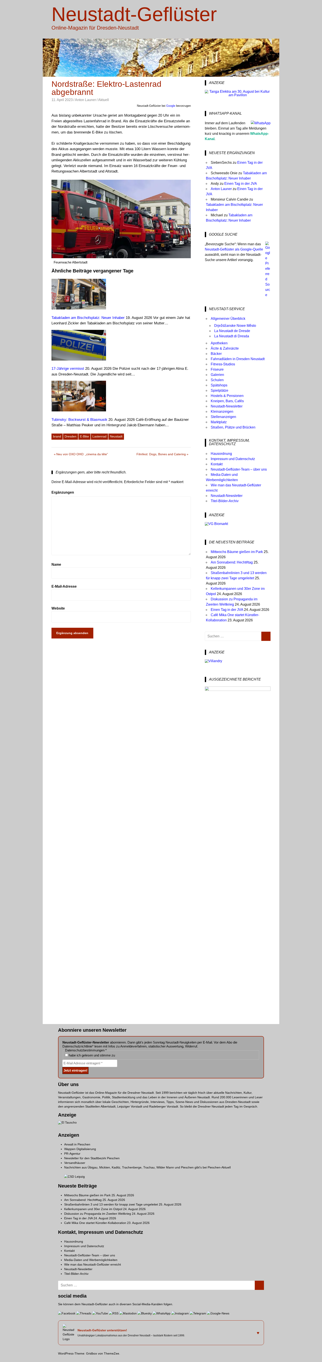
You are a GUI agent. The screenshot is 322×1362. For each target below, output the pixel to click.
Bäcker (216, 354)
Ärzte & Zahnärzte (225, 348)
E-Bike (84, 436)
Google (170, 105)
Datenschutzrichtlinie (77, 1046)
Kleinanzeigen (222, 411)
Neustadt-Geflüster (134, 14)
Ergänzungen (62, 492)
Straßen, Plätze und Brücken (233, 427)
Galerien (217, 375)
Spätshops (219, 385)
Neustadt (116, 436)
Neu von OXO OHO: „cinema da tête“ (82, 454)
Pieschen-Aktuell (219, 1167)
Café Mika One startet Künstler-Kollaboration (95, 1223)
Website (58, 608)
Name (56, 564)
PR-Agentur (72, 1153)
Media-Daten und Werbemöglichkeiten (90, 1260)
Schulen (217, 380)
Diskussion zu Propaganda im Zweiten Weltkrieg (97, 1213)
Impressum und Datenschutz (233, 459)
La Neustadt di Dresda (231, 336)
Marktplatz (219, 422)
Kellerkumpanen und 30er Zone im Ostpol (93, 1209)
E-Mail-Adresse (64, 586)
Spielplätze (219, 390)
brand (57, 436)
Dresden (70, 436)
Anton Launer (85, 100)
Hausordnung (221, 453)
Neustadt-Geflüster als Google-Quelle (234, 249)
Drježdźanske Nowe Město (235, 325)
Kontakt (217, 464)
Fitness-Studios (223, 364)
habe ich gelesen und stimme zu (91, 1055)
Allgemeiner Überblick (228, 318)
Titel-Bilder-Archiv (225, 501)
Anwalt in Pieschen (77, 1144)
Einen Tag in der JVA (240, 183)
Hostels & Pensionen (227, 396)
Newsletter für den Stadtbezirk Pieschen (92, 1158)
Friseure (217, 369)
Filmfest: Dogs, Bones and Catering (161, 454)
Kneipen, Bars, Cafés (227, 401)
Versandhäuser (74, 1163)
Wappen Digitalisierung (80, 1149)
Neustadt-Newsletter (226, 406)
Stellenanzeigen (223, 417)
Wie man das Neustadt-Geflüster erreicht (92, 1264)
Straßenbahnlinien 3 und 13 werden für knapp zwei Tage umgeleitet (111, 1204)
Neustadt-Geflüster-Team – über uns (239, 469)
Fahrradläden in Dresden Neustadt (238, 359)
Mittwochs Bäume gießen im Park (237, 552)
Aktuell (103, 100)
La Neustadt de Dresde (232, 331)
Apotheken (219, 343)
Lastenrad (99, 436)
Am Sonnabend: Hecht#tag (232, 562)
